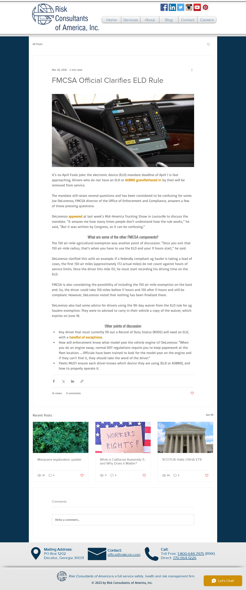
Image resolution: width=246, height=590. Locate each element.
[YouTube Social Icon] (197, 7)
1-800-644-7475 (191, 553)
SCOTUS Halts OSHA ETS (182, 459)
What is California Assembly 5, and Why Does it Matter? (122, 461)
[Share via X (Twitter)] (63, 381)
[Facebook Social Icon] (164, 7)
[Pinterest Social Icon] (205, 7)
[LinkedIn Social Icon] (172, 7)
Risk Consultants (71, 14)
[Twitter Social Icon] (180, 7)
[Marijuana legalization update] (60, 437)
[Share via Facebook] (54, 381)
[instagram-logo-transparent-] (189, 7)
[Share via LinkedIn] (72, 381)
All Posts (37, 44)
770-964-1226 (184, 558)
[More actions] (191, 69)
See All (209, 414)
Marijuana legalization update (59, 459)
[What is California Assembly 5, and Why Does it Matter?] (123, 437)
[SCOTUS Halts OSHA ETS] (185, 437)
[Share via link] (82, 381)
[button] (208, 44)
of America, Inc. (77, 27)
